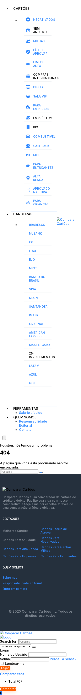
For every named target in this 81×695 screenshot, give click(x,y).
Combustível (44, 136)
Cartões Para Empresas (19, 556)
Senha (5, 659)
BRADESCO (37, 224)
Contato (25, 430)
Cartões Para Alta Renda (20, 549)
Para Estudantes (43, 165)
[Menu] (4, 438)
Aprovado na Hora (41, 190)
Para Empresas (41, 107)
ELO (32, 259)
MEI (36, 155)
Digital (39, 87)
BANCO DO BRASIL (37, 278)
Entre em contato (14, 588)
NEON (33, 298)
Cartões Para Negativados (49, 539)
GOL (32, 383)
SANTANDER (38, 306)
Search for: (8, 641)
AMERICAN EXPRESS (37, 334)
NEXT (33, 268)
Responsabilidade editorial (22, 583)
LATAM (34, 365)
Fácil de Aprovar (40, 51)
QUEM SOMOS (25, 417)
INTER (33, 315)
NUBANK (35, 233)
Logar (5, 668)
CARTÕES (21, 8)
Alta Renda (38, 178)
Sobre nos (9, 577)
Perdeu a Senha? (63, 659)
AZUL (33, 374)
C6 (31, 242)
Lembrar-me (14, 663)
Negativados (44, 19)
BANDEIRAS (22, 214)
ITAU (32, 251)
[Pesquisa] (41, 472)
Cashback (41, 146)
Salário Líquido (30, 413)
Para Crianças (41, 202)
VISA (32, 289)
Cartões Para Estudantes (58, 556)
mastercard (39, 345)
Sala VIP (40, 96)
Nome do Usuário (13, 654)
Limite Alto (38, 63)
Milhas (39, 41)
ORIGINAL (36, 324)
